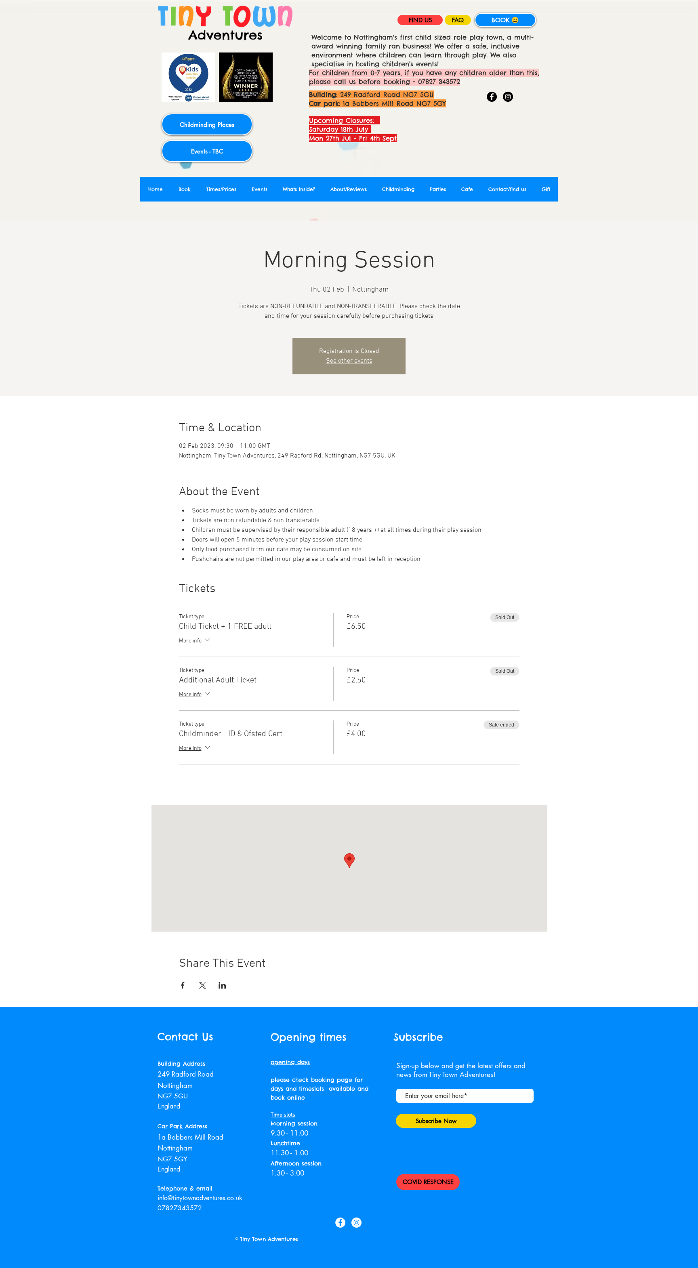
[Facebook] (492, 97)
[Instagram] (508, 97)
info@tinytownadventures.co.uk (200, 1198)
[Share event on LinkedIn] (222, 985)
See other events (349, 361)
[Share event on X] (202, 985)
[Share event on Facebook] (183, 985)
